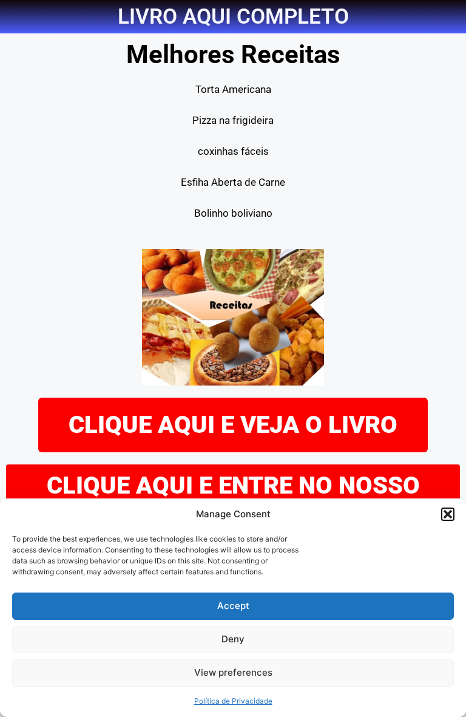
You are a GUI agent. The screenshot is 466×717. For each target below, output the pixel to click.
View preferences (233, 672)
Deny (233, 639)
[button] (448, 514)
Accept (233, 605)
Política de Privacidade (233, 700)
